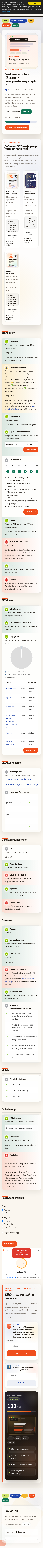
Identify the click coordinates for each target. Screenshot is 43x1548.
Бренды (9, 697)
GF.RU (31, 20)
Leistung (7, 1221)
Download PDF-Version (17, 127)
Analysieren (9, 1244)
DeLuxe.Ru (20, 1532)
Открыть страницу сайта (10, 243)
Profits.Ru (15, 1495)
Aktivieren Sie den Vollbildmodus (21, 1253)
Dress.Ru (6, 25)
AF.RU (32, 1495)
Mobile (6, 1213)
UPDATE (26, 111)
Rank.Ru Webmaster (18, 20)
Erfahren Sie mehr (6, 11)
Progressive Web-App (11, 1232)
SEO (5, 1229)
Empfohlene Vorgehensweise (14, 1227)
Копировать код (12, 236)
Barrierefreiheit (9, 1224)
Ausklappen (31, 449)
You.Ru (26, 1524)
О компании (11, 688)
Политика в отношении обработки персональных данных (11, 721)
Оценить (21, 1383)
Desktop (7, 1210)
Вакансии (10, 706)
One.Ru (5, 20)
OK (35, 3)
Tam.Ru (15, 25)
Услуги (9, 733)
